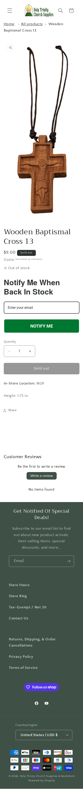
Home (9, 24)
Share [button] (12, 410)
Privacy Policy (21, 657)
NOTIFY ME (41, 326)
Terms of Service (23, 668)
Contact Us (18, 618)
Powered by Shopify (41, 780)
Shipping (9, 259)
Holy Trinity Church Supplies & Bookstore (47, 776)
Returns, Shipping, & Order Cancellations (32, 642)
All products (32, 24)
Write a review (41, 476)
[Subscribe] (68, 561)
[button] (9, 10)
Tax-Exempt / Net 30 (28, 607)
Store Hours (19, 585)
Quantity (10, 341)
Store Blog (18, 596)
